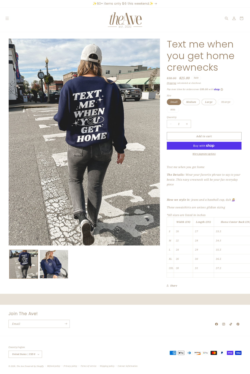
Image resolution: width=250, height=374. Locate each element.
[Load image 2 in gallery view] (54, 264)
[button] (7, 18)
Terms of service (88, 366)
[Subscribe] (66, 324)
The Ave (20, 366)
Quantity (172, 117)
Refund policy (53, 366)
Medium (191, 102)
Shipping (171, 83)
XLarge (227, 102)
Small (174, 102)
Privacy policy (70, 366)
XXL (174, 110)
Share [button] (173, 285)
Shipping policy (107, 366)
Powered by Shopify (34, 366)
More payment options (204, 153)
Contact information (128, 366)
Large (209, 102)
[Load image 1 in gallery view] (23, 264)
